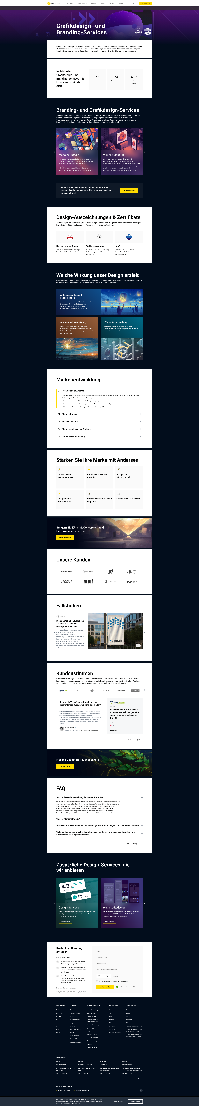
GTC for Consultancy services (134, 1026)
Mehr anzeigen (136, 1078)
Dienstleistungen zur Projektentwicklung (92, 1020)
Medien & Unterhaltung (76, 1042)
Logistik (72, 1032)
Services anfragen (129, 190)
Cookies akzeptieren (135, 1101)
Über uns (111, 3)
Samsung (112, 1029)
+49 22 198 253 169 (61, 1073)
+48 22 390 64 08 (83, 1073)
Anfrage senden (105, 987)
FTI (110, 1023)
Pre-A (110, 1016)
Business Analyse (92, 1034)
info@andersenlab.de (82, 1090)
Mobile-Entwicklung (92, 1010)
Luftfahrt (72, 1026)
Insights (103, 3)
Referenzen (129, 1019)
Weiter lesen (113, 730)
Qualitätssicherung (92, 1016)
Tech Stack (70, 3)
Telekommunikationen (76, 1029)
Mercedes (112, 1026)
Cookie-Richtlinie (65, 1101)
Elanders (111, 1019)
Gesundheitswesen (75, 1013)
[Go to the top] (141, 1090)
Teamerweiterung (92, 1041)
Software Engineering (93, 1025)
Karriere (121, 3)
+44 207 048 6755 (127, 1073)
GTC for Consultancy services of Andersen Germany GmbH (134, 1035)
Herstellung (73, 1016)
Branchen (93, 3)
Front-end (59, 1013)
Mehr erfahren (65, 766)
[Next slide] (144, 152)
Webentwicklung (91, 1013)
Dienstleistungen (82, 3)
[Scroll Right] (145, 690)
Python (58, 1032)
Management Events (115, 1032)
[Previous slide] (54, 633)
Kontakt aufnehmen (145, 3)
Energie (72, 1023)
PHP (57, 1026)
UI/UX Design (90, 1028)
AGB (127, 1023)
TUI (110, 1013)
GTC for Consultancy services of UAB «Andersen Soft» (134, 1030)
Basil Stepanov (69, 727)
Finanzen (72, 1010)
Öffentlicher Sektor (75, 1036)
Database (89, 1044)
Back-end (58, 1010)
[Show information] (127, 981)
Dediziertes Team (92, 1047)
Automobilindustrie (75, 1019)
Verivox (111, 1010)
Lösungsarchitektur (92, 1037)
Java (57, 1023)
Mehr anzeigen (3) (134, 844)
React (57, 1029)
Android (58, 1016)
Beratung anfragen (65, 537)
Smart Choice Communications (89, 730)
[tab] (78, 691)
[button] (135, 3)
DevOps (89, 1031)
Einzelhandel (73, 1039)
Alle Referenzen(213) (134, 740)
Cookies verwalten (118, 1101)
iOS (57, 1019)
